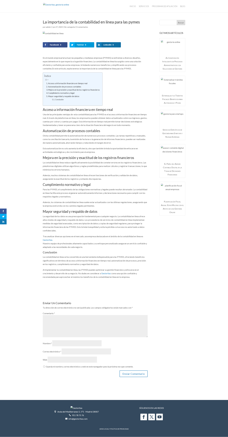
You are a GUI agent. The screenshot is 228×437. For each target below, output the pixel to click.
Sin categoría (69, 27)
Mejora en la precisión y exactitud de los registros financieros (74, 90)
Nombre (47, 343)
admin (48, 27)
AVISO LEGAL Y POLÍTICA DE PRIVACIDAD (114, 429)
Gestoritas (106, 273)
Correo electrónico (52, 351)
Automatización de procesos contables (64, 87)
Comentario (49, 313)
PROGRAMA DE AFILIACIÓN (164, 6)
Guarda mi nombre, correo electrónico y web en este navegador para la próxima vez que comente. (89, 366)
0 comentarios (82, 27)
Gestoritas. (48, 240)
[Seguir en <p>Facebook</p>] (143, 417)
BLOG (182, 6)
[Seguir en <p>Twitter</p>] (151, 417)
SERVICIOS (144, 6)
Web (45, 359)
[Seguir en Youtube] (159, 417)
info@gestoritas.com (77, 418)
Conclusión (59, 99)
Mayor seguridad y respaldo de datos (63, 96)
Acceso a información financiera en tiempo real (67, 83)
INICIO (133, 6)
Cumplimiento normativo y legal (61, 93)
